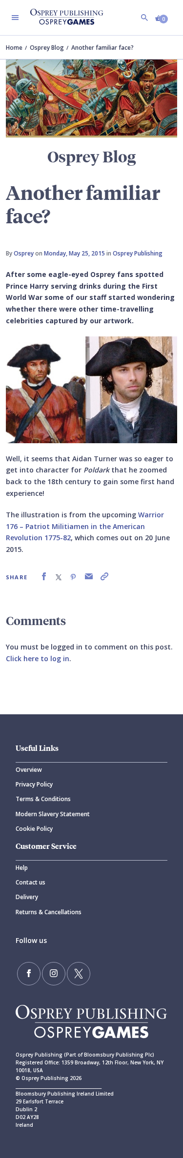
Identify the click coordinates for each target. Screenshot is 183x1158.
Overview (29, 769)
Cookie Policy (34, 828)
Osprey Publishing (138, 253)
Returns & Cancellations (48, 912)
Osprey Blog (47, 47)
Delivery (27, 897)
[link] (44, 576)
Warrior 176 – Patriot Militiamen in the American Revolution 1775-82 (85, 526)
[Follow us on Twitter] (78, 973)
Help (22, 868)
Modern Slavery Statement (53, 814)
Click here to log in (37, 658)
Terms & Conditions (43, 799)
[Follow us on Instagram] (53, 973)
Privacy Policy (34, 784)
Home (14, 47)
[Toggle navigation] (15, 17)
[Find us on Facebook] (29, 973)
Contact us (30, 882)
